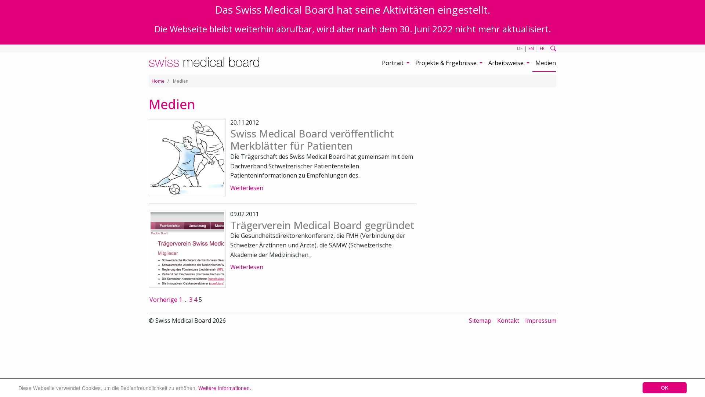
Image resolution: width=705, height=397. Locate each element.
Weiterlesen (246, 188)
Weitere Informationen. (224, 387)
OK (664, 387)
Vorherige (163, 300)
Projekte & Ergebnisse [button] (446, 63)
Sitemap (480, 320)
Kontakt (508, 320)
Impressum (540, 320)
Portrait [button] (393, 63)
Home (158, 81)
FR (542, 48)
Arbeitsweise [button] (506, 63)
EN (531, 48)
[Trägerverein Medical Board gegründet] (187, 249)
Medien (545, 63)
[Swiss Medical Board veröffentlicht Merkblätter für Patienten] (187, 157)
